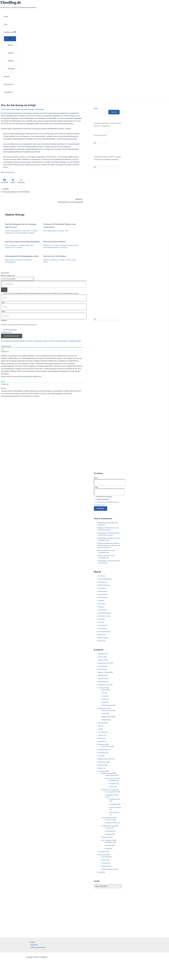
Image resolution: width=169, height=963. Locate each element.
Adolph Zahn (29, 245)
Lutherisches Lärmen (104, 616)
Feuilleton (101, 688)
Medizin (104, 860)
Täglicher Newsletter (102, 499)
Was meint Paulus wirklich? (54, 241)
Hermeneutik (102, 723)
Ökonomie (105, 863)
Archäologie (101, 666)
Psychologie (101, 752)
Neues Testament (111, 778)
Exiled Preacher (103, 591)
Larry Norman (102, 610)
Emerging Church (16, 231)
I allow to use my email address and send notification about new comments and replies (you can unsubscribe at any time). (41, 293)
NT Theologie (63, 247)
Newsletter (101, 741)
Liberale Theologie (115, 807)
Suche (96, 108)
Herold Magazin (103, 597)
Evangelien (113, 783)
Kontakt (32, 942)
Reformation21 (102, 625)
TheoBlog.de (10, 2)
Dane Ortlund (102, 588)
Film (103, 693)
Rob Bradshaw (102, 628)
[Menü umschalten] (10, 38)
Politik (103, 713)
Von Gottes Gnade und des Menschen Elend (22, 241)
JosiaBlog (101, 600)
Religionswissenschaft (104, 759)
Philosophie (101, 744)
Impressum (34, 945)
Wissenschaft (102, 855)
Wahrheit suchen (103, 637)
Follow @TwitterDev (100, 135)
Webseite (4, 320)
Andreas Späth (14, 109)
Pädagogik (105, 866)
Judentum (101, 735)
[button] (14, 32)
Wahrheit (31, 233)
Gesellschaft (101, 708)
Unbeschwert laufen (104, 631)
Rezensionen (102, 762)
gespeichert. (33, 324)
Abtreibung (101, 653)
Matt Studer (101, 619)
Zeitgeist (104, 719)
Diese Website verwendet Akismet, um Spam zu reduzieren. (22, 341)
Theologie (31, 109)
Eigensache (101, 678)
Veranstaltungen (107, 705)
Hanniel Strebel (102, 594)
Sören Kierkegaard (22, 233)
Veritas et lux (102, 634)
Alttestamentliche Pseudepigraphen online (22, 256)
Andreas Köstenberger (105, 579)
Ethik (44, 231)
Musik (103, 702)
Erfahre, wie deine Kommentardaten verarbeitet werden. (62, 341)
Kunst (103, 696)
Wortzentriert (102, 641)
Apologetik (109, 842)
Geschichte (105, 857)
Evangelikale (113, 804)
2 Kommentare (39, 109)
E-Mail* (3, 311)
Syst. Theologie (106, 840)
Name (96, 478)
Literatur (104, 699)
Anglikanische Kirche (104, 663)
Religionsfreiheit (52, 231)
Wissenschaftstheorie (108, 869)
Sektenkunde (106, 837)
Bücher (7, 245)
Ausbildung (101, 669)
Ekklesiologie (102, 681)
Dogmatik (108, 845)
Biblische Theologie (104, 672)
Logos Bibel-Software (104, 613)
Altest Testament (10, 260)
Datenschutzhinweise (38, 947)
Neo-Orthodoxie (114, 812)
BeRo (99, 550)
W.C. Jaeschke (17, 247)
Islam (99, 726)
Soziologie (101, 765)
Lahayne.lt (101, 607)
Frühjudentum (27, 260)
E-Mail (96, 487)
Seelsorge (109, 834)
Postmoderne (26, 231)
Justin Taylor (102, 603)
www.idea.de (9, 172)
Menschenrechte (107, 710)
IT (98, 729)
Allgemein (46, 260)
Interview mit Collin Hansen (54, 256)
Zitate (99, 872)
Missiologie (109, 831)
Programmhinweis (103, 749)
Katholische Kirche (111, 823)
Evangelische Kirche (104, 684)
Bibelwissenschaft (107, 773)
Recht (99, 756)
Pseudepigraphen (10, 262)
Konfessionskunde (107, 817)
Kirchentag (23, 109)
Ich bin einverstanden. (10, 330)
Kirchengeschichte (111, 792)
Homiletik (108, 828)
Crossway (69, 260)
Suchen (114, 112)
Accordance (101, 576)
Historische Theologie (108, 790)
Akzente (7, 231)
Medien (100, 738)
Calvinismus (13, 245)
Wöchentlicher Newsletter (104, 496)
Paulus (57, 245)
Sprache (100, 768)
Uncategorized (102, 851)
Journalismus (102, 732)
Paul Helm (101, 622)
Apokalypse (113, 780)
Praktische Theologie (108, 826)
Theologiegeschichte (112, 795)
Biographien (101, 675)
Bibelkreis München (104, 585)
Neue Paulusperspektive (50, 247)
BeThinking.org (102, 582)
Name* (3, 302)
